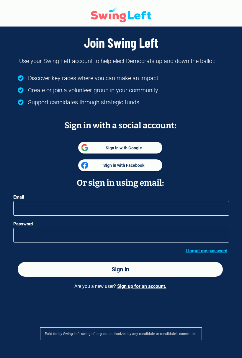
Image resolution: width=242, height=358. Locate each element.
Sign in (120, 269)
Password (23, 224)
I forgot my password (206, 250)
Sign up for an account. (141, 286)
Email (18, 197)
